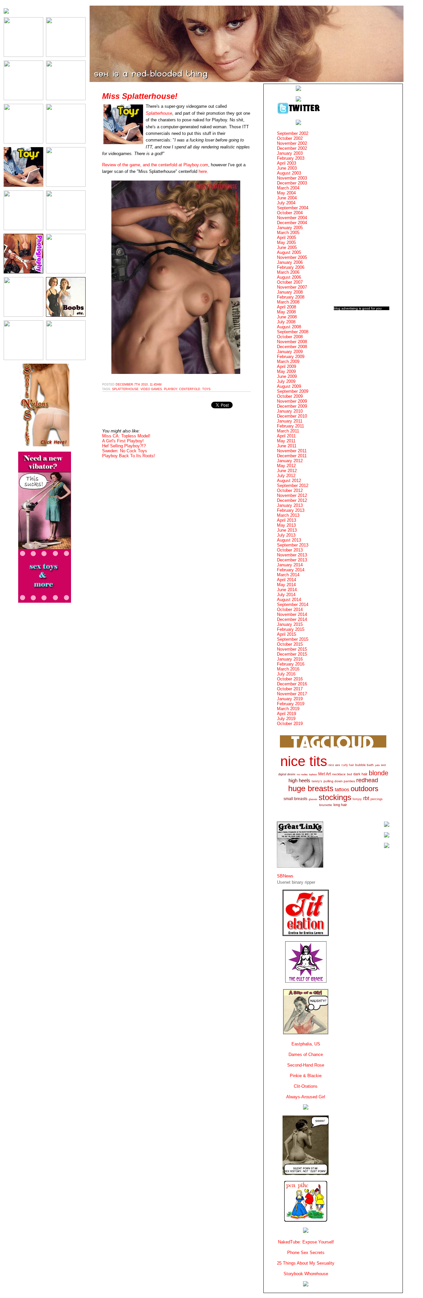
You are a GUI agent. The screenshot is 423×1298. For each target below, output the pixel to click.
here (203, 171)
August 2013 (289, 540)
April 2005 (286, 237)
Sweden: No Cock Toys (124, 450)
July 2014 (286, 594)
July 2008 (286, 321)
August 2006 (289, 277)
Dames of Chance (305, 1054)
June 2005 (287, 247)
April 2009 (286, 366)
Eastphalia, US (305, 1043)
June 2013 (287, 530)
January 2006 (290, 262)
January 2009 (290, 351)
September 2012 (292, 485)
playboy (170, 389)
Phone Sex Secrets (306, 1252)
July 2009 (286, 381)
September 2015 (292, 639)
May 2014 (286, 584)
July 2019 (286, 718)
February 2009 (290, 356)
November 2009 (292, 401)
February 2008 (290, 297)
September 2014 (292, 604)
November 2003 (292, 178)
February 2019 (290, 703)
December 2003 (292, 183)
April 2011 (286, 435)
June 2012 (287, 470)
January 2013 (290, 505)
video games (151, 389)
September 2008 (292, 331)
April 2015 (286, 634)
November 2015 (292, 649)
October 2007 (290, 282)
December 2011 (292, 455)
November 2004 (292, 217)
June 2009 (287, 376)
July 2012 (286, 475)
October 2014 (290, 609)
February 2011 (290, 426)
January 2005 (290, 227)
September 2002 (292, 133)
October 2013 (290, 550)
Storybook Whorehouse (306, 1273)
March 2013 (288, 515)
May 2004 (286, 192)
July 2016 (286, 673)
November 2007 (292, 287)
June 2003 (287, 168)
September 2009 (292, 391)
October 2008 (290, 336)
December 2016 (292, 683)
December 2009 (292, 406)
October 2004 (290, 212)
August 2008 (289, 326)
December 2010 (292, 416)
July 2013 (286, 535)
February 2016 (290, 664)
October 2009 (290, 396)
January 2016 (290, 659)
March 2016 (288, 669)
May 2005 (286, 242)
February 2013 (290, 510)
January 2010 (290, 411)
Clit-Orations (306, 1086)
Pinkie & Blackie (306, 1075)
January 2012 (290, 460)
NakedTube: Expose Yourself (306, 1241)
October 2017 (290, 688)
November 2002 (292, 143)
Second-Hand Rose (305, 1065)
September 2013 (292, 545)
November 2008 (292, 341)
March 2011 (288, 430)
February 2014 (290, 569)
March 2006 (288, 272)
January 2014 (290, 564)
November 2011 (292, 450)
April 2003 (286, 163)
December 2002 (292, 148)
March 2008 (288, 302)
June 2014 (287, 589)
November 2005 (292, 257)
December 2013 (292, 559)
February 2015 (290, 629)
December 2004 (292, 222)
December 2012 (292, 500)
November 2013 (292, 554)
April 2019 (286, 713)
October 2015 (290, 644)
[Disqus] (176, 545)
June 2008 (287, 316)
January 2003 (290, 153)
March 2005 (288, 232)
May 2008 (286, 311)
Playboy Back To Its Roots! (128, 455)
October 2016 (290, 678)
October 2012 (290, 490)
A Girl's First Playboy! (123, 440)
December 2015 (292, 654)
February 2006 (290, 267)
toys (206, 389)
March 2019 (288, 708)
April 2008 (286, 306)
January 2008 (290, 292)
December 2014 (292, 619)
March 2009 (288, 361)
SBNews (285, 875)
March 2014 (288, 574)
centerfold (189, 389)
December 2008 (292, 346)
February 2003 (290, 158)
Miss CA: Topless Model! (126, 435)
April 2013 (286, 520)
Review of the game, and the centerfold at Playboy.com (155, 164)
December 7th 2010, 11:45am (139, 384)
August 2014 (289, 599)
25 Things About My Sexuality (305, 1263)
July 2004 (286, 202)
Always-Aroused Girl (305, 1096)
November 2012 (292, 495)
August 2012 (289, 480)
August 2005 (289, 252)
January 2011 (289, 421)
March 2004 (288, 187)
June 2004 (287, 197)
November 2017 (292, 693)
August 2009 (289, 386)
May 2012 (286, 465)
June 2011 (286, 445)
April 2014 (286, 579)
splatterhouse (125, 389)
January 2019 (290, 698)
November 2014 (292, 614)
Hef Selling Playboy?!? (124, 445)
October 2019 (290, 723)
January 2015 (290, 624)
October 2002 (290, 138)
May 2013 (286, 525)
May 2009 (286, 371)
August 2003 (289, 173)
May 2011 (286, 440)
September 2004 (292, 207)
